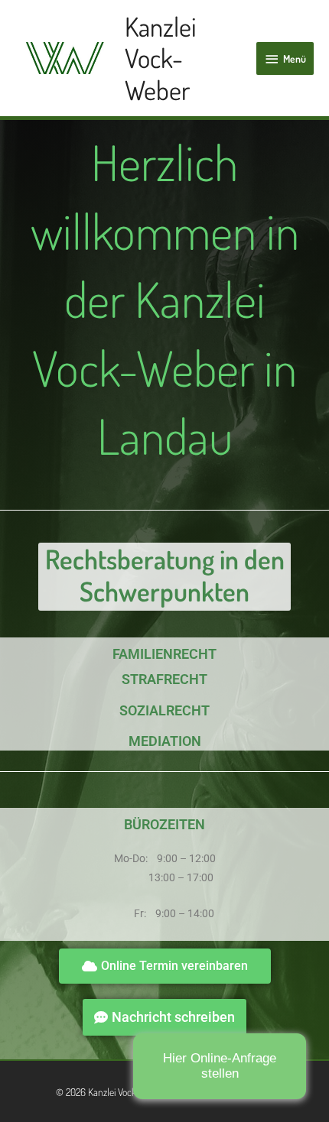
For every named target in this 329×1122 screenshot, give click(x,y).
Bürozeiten (164, 824)
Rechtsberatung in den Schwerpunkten (165, 575)
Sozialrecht (164, 710)
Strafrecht (164, 679)
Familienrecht (164, 654)
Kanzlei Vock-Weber (161, 57)
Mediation (165, 741)
